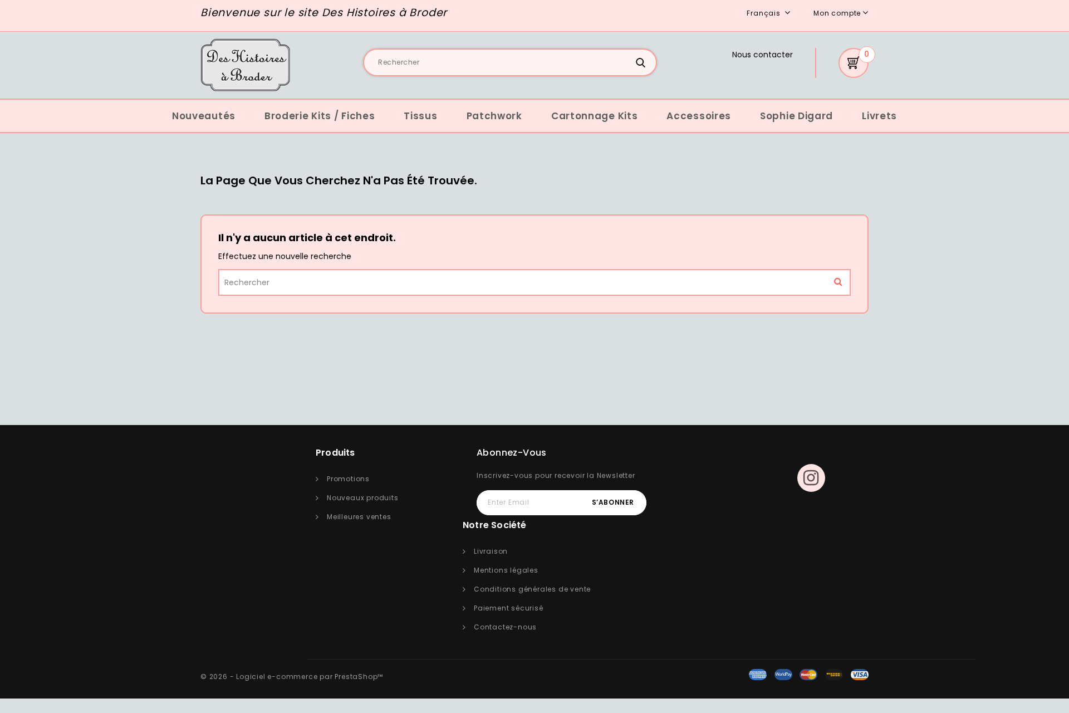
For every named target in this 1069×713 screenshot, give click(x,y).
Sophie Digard (796, 116)
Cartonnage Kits (594, 116)
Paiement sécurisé (508, 608)
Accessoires (698, 116)
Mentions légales (506, 570)
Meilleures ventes (359, 516)
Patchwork (494, 116)
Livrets (879, 116)
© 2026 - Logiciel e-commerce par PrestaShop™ (291, 676)
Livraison (491, 551)
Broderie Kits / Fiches (319, 116)
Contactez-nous (505, 627)
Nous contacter (762, 54)
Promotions (348, 479)
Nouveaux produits (363, 497)
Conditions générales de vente (532, 589)
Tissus (420, 116)
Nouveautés (204, 116)
